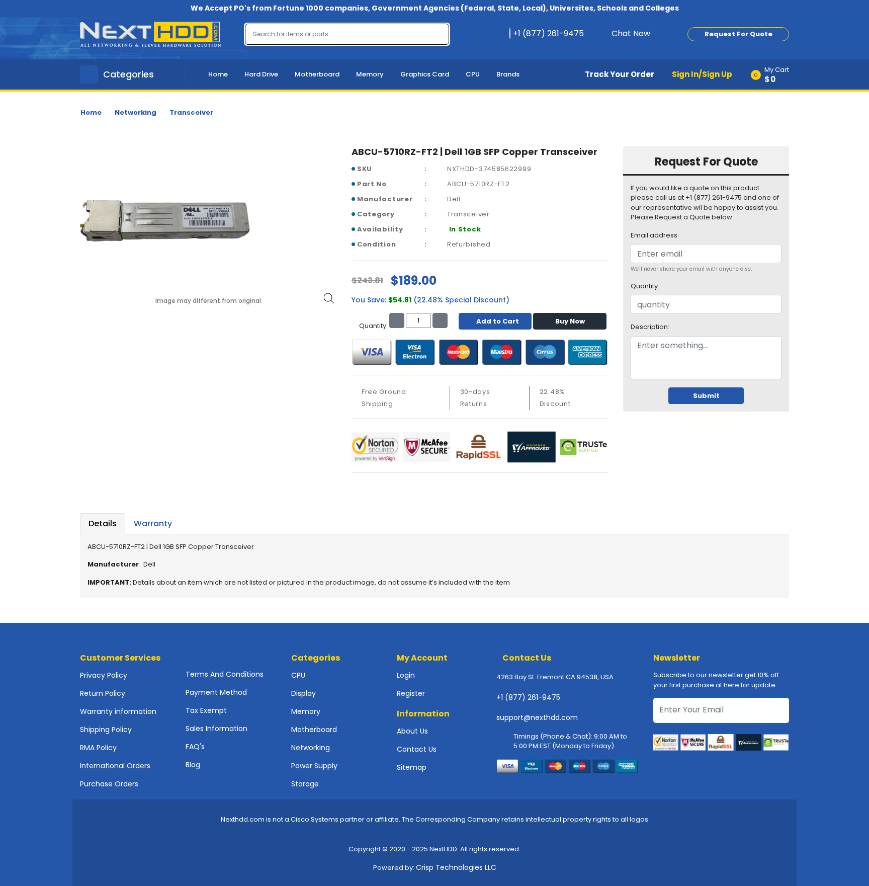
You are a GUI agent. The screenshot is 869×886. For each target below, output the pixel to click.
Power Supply (314, 766)
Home (218, 74)
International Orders (115, 766)
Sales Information (216, 728)
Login (406, 675)
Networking (135, 112)
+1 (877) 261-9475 (528, 697)
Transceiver (191, 112)
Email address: (655, 235)
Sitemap (411, 767)
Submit (706, 395)
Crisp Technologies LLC (456, 867)
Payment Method (216, 692)
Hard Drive (261, 74)
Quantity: (645, 286)
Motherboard (317, 74)
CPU (473, 74)
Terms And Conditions (225, 674)
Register (411, 693)
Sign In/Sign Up (702, 74)
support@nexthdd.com (537, 717)
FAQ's (195, 747)
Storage (305, 784)
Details (103, 523)
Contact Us (417, 749)
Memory (370, 74)
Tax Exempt (206, 710)
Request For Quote (738, 34)
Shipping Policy (106, 729)
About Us (412, 731)
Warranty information (118, 711)
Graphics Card (424, 74)
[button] (773, 74)
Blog (193, 765)
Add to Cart (497, 321)
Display (303, 693)
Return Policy (102, 693)
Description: (650, 327)
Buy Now (570, 321)
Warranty (153, 523)
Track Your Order (619, 74)
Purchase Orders (109, 784)
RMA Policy (98, 748)
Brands (507, 74)
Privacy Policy (103, 675)
